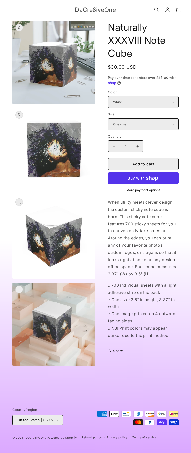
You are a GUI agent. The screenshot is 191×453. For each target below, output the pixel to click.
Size (111, 114)
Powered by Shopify (62, 437)
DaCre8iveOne (36, 437)
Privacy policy (117, 437)
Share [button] (118, 351)
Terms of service (144, 437)
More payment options (143, 190)
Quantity (114, 136)
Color (112, 92)
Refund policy (92, 437)
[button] (10, 9)
